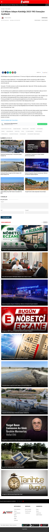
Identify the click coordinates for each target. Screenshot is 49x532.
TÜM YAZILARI (44, 17)
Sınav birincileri (10, 131)
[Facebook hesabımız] (17, 501)
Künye (37, 509)
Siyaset (15, 516)
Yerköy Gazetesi (8, 17)
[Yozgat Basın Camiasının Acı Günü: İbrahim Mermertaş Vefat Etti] (36, 146)
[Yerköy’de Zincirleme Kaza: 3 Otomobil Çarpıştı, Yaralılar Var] (12, 146)
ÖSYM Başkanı (39, 128)
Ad (2, 210)
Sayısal (3, 131)
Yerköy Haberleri (37, 20)
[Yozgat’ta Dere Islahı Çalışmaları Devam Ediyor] (36, 183)
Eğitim (15, 514)
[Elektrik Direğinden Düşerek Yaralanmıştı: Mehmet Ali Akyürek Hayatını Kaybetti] (36, 165)
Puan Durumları (28, 511)
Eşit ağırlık (33, 128)
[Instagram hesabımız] (21, 501)
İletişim (37, 511)
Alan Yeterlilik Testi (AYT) (6, 128)
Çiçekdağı (16, 520)
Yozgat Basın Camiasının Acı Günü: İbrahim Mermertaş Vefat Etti (15, 4)
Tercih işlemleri (39, 131)
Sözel (23, 131)
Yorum (2, 201)
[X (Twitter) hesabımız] (19, 501)
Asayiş (15, 511)
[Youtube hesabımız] (23, 501)
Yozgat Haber (24, 529)
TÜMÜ (45, 222)
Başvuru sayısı (25, 128)
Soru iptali (17, 131)
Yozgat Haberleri (44, 20)
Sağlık (15, 518)
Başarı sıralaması (17, 128)
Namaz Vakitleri (28, 509)
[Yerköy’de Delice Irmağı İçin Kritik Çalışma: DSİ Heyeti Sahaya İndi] (12, 165)
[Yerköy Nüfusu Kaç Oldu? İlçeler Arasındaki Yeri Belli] (12, 183)
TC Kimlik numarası (29, 131)
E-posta (27, 210)
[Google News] (44, 72)
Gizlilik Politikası (39, 514)
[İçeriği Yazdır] (15, 72)
